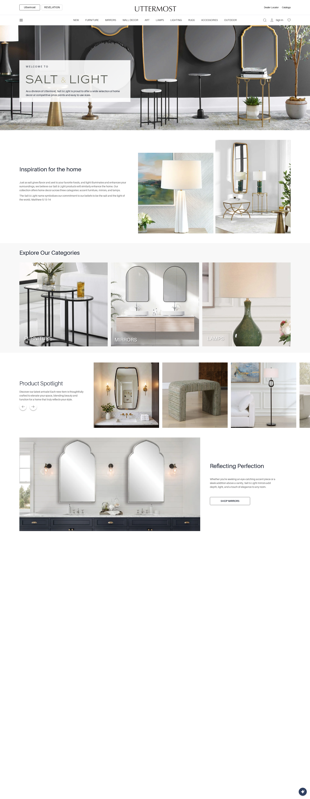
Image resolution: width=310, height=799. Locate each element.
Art (147, 20)
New (76, 20)
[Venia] (155, 7)
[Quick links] (303, 792)
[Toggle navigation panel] (21, 20)
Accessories (209, 20)
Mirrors (110, 20)
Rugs (191, 20)
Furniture (92, 20)
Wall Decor (130, 20)
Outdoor (230, 20)
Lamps (160, 20)
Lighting (176, 20)
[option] (29, 7)
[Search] (265, 20)
